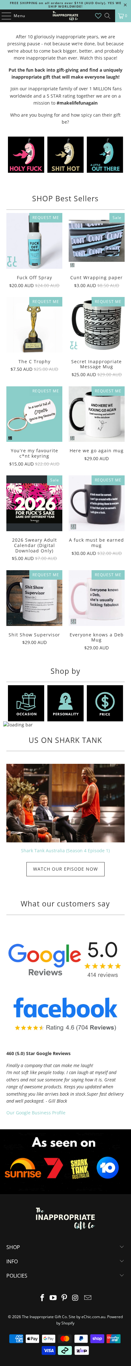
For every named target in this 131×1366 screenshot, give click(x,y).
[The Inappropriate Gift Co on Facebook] (42, 1298)
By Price (105, 703)
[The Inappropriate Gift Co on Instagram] (75, 1298)
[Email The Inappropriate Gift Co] (88, 1298)
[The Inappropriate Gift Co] (65, 16)
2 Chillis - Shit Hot (65, 155)
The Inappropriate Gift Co (44, 1316)
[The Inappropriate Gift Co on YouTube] (53, 1298)
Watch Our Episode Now (65, 869)
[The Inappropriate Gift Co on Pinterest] (64, 1298)
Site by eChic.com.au (87, 1316)
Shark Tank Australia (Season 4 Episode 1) (65, 850)
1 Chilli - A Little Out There (105, 155)
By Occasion (26, 703)
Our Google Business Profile (36, 1113)
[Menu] (3, 16)
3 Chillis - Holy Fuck (26, 155)
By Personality (65, 703)
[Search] (107, 16)
